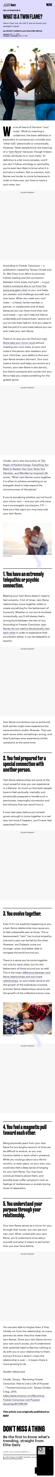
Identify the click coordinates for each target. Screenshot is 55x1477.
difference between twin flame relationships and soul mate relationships (27, 976)
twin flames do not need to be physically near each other (26, 628)
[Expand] (40, 1449)
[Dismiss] (50, 1449)
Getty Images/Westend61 (8, 119)
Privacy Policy (17, 1459)
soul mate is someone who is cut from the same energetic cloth (26, 286)
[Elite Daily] (9, 5)
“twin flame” (15, 151)
